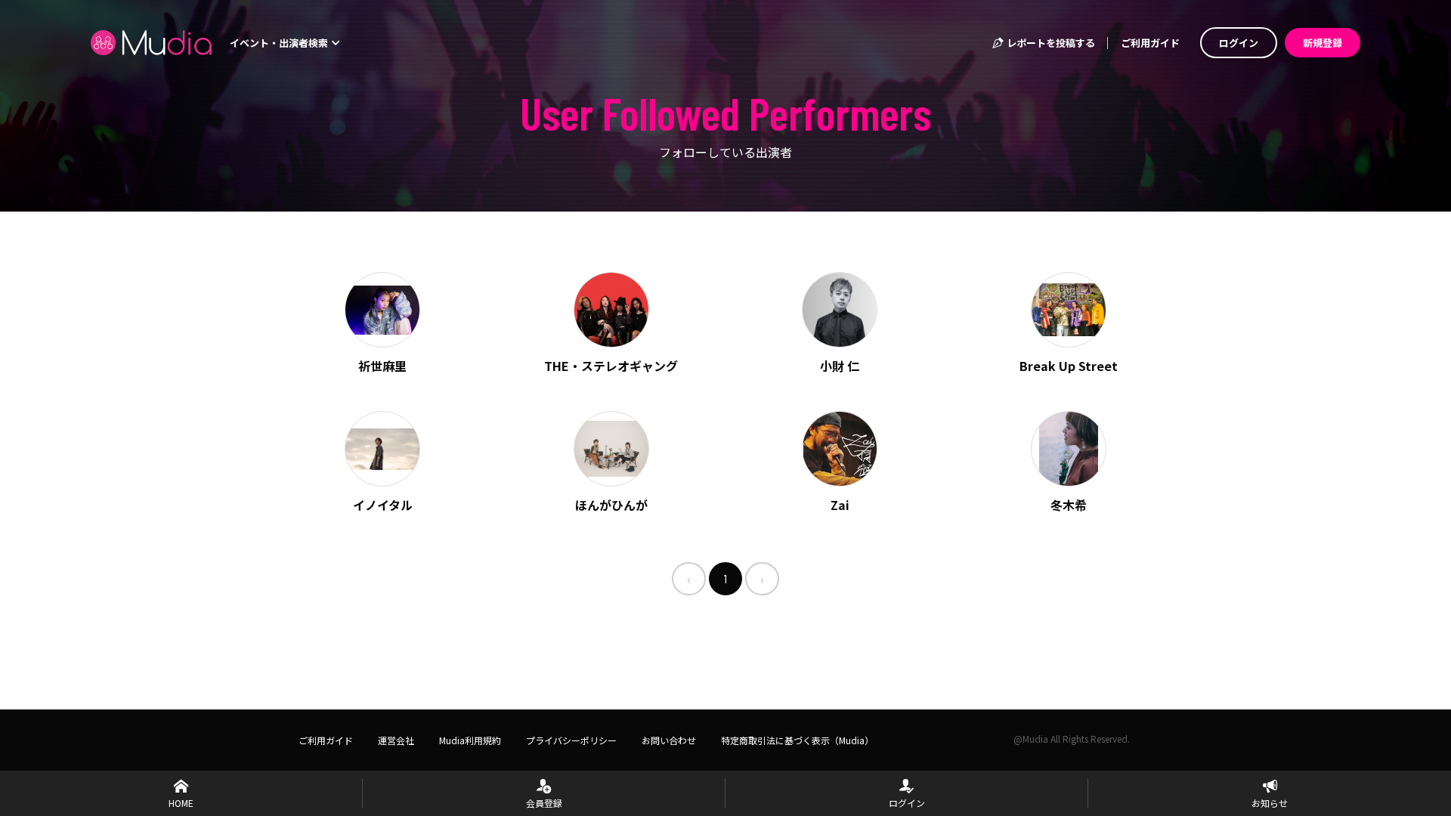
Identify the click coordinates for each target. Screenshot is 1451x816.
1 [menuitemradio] (725, 578)
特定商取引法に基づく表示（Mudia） (797, 740)
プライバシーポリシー (571, 740)
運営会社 (396, 740)
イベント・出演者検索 (280, 43)
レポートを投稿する (1049, 43)
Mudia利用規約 (470, 740)
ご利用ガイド (1150, 43)
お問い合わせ (669, 740)
